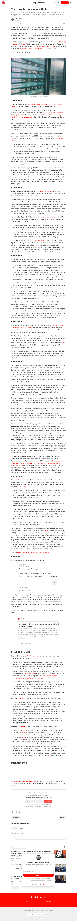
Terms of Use (46, 878)
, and (21, 463)
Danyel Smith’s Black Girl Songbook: (23, 781)
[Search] (55, 2)
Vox (64, 343)
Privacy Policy (50, 880)
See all (14, 888)
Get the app (46, 914)
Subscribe (64, 2)
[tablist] (17, 828)
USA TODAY (22, 487)
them (46, 530)
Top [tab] (13, 847)
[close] (53, 855)
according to (24, 732)
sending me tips (40, 48)
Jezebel (23, 726)
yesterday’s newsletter (38, 240)
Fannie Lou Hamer (58, 461)
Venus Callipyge (29, 673)
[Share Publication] (58, 2)
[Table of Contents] (2, 460)
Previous (16, 817)
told (48, 755)
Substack (31, 918)
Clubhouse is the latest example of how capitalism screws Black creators (31, 852)
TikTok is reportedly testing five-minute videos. (33, 552)
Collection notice (48, 910)
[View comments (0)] (16, 23)
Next (61, 817)
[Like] (12, 23)
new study (15, 480)
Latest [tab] (16, 847)
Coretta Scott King (29, 463)
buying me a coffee (26, 48)
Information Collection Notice (38, 880)
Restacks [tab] (21, 828)
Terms (42, 910)
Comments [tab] (14, 828)
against (24, 737)
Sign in (72, 2)
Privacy (38, 910)
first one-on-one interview (47, 217)
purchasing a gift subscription (45, 46)
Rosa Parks (15, 463)
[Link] (9, 652)
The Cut (23, 698)
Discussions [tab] (22, 847)
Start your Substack (34, 914)
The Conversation (33, 656)
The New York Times (44, 191)
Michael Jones (18, 18)
